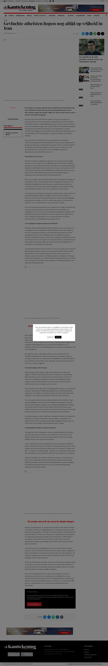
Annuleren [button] (50, 337)
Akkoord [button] (58, 337)
